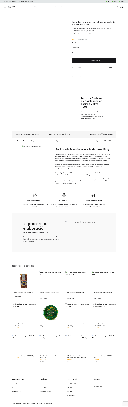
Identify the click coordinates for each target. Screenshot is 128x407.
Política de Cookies (71, 387)
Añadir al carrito (95, 60)
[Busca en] (118, 7)
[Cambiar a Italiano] (114, 1)
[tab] (77, 77)
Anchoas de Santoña (23, 7)
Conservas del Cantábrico (52, 7)
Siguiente (114, 17)
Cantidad (74, 50)
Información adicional (77, 76)
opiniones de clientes (82, 39)
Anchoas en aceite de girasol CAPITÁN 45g (24, 355)
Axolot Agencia (48, 403)
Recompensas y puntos (16, 391)
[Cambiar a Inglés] (107, 1)
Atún (42, 7)
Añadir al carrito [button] (18, 298)
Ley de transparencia (71, 395)
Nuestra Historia (15, 383)
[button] (85, 232)
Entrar (113, 7)
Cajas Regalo (73, 7)
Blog (13, 387)
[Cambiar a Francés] (121, 1)
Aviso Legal (69, 391)
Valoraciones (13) (112, 76)
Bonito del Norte (34, 7)
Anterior (108, 17)
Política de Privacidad (71, 383)
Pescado (99, 134)
